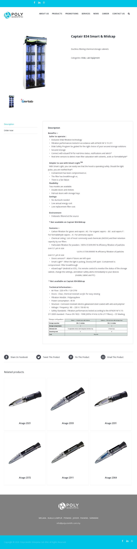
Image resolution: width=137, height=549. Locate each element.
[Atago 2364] (110, 434)
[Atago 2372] (24, 434)
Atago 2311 (68, 477)
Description (9, 124)
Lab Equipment (93, 58)
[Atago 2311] (67, 434)
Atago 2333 (68, 423)
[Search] (129, 13)
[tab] (21, 124)
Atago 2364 (111, 477)
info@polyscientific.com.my (68, 523)
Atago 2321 (25, 423)
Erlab (83, 58)
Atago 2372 (25, 477)
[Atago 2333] (67, 379)
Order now (8, 130)
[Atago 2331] (110, 379)
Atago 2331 (111, 423)
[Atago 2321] (24, 379)
